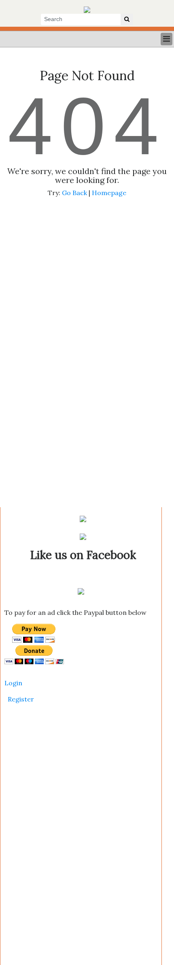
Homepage (109, 193)
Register (21, 699)
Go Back (74, 193)
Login (13, 683)
